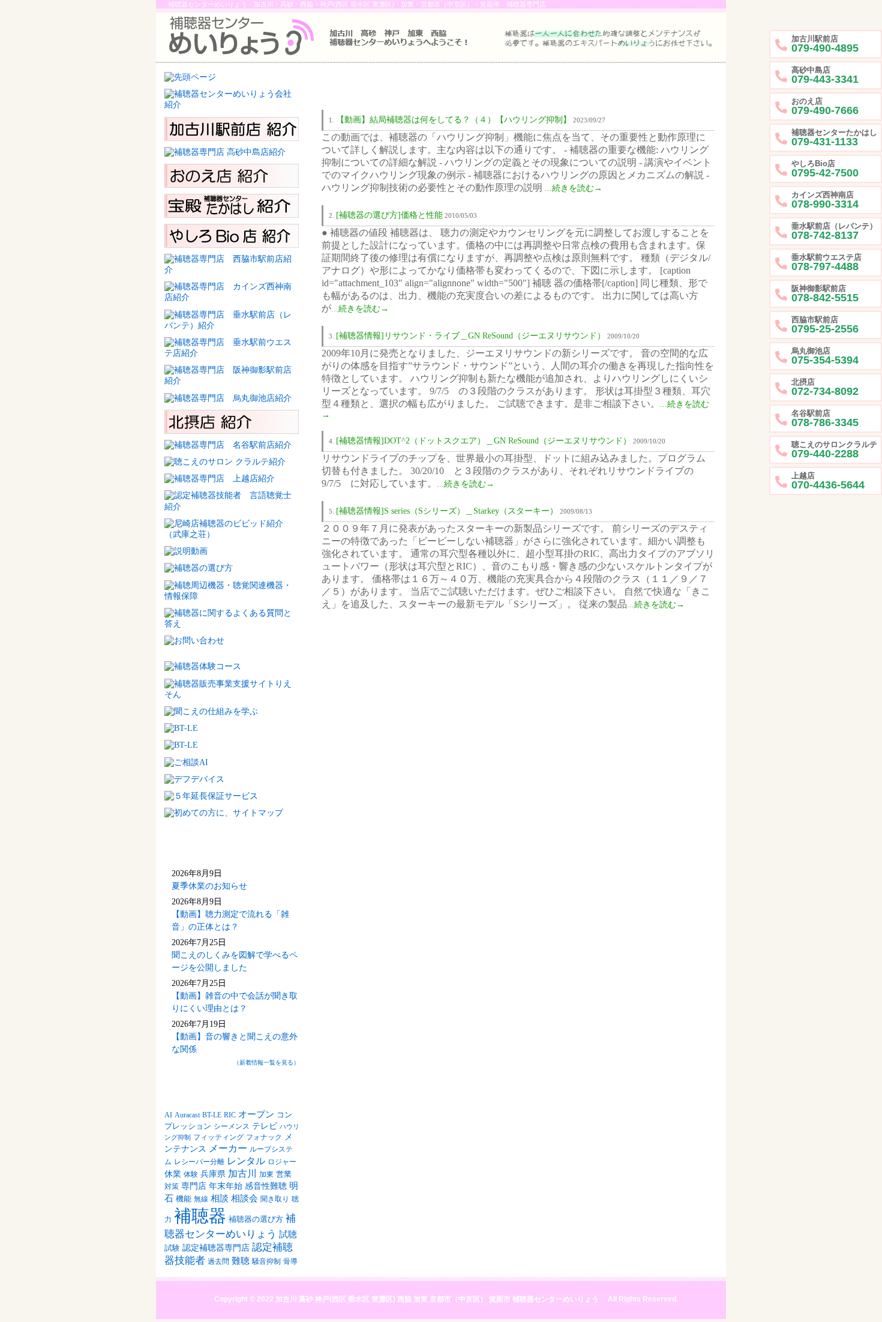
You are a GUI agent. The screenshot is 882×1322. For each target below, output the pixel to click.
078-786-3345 (825, 418)
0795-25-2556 (825, 325)
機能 (183, 1199)
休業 (172, 1174)
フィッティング (218, 1137)
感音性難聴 (266, 1186)
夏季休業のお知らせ (209, 886)
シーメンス (232, 1126)
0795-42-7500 (825, 169)
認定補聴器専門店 (216, 1247)
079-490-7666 (825, 106)
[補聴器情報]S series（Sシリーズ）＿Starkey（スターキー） (447, 510)
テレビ (264, 1126)
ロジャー (282, 1162)
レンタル (246, 1161)
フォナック (264, 1137)
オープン (256, 1114)
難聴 (241, 1261)
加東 (266, 1175)
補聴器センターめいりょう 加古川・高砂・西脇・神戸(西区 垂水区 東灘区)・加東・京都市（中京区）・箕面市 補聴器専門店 (357, 4)
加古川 (242, 1173)
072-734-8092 (825, 387)
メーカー (228, 1148)
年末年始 (225, 1186)
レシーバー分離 (199, 1162)
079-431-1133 (834, 138)
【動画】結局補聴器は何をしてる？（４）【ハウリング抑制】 (453, 119)
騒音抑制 (266, 1261)
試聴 (288, 1234)
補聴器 (200, 1215)
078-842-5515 (825, 294)
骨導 (290, 1262)
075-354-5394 (825, 356)
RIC (230, 1115)
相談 (220, 1198)
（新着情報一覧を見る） (266, 1062)
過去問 (218, 1261)
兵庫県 (213, 1174)
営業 (284, 1174)
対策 (171, 1186)
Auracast (187, 1115)
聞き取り (274, 1199)
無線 (201, 1199)
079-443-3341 (825, 75)
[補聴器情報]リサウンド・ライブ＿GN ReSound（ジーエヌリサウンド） (470, 335)
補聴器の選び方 (256, 1219)
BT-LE (211, 1115)
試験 (172, 1248)
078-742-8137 (834, 231)
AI (168, 1115)
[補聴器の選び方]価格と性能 (389, 215)
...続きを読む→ (573, 188)
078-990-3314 (825, 200)
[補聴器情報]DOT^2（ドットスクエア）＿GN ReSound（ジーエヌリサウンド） (483, 440)
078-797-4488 (826, 262)
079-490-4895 (825, 44)
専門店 (193, 1186)
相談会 (244, 1198)
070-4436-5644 (828, 481)
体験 (191, 1175)
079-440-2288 (834, 450)
